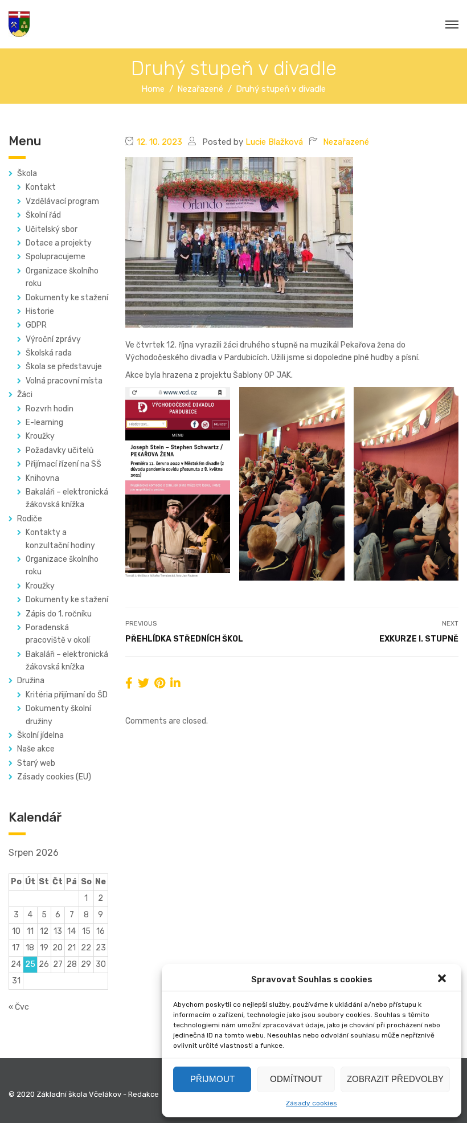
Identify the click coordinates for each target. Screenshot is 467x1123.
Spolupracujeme (55, 257)
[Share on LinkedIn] (175, 683)
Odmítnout (296, 1079)
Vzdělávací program (62, 201)
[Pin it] (159, 683)
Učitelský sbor (51, 229)
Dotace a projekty (59, 243)
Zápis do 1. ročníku (59, 614)
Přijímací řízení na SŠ (63, 464)
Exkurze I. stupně (418, 639)
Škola (27, 173)
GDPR (36, 325)
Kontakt (41, 187)
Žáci (24, 394)
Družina (30, 680)
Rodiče (29, 519)
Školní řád (43, 215)
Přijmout (212, 1079)
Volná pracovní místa (64, 381)
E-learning (44, 422)
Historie (40, 311)
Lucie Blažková (274, 142)
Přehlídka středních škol (184, 639)
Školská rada (49, 353)
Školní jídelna (40, 735)
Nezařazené (346, 142)
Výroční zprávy (53, 339)
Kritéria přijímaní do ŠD (67, 695)
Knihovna (42, 478)
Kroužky (40, 436)
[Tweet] (143, 683)
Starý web (36, 763)
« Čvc (19, 1007)
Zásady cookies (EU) (54, 777)
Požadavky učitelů (59, 450)
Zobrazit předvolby (395, 1079)
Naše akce (36, 749)
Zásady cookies (311, 1103)
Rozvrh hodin (49, 409)
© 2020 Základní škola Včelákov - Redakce (84, 1094)
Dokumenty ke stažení (67, 298)
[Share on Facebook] (129, 683)
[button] (443, 979)
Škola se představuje (64, 366)
